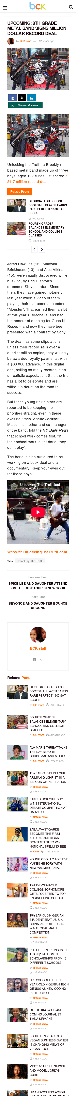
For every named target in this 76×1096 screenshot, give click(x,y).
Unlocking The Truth (30, 561)
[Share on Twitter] (22, 97)
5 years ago (39, 821)
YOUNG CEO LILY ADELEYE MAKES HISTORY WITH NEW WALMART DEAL (49, 863)
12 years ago (46, 41)
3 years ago (39, 791)
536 (65, 851)
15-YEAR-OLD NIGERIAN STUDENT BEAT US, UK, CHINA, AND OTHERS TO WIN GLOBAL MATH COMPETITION (47, 923)
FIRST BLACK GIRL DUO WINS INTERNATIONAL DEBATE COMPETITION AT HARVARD (48, 805)
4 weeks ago (56, 705)
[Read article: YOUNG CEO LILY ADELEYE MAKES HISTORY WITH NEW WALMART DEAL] (17, 864)
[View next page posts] (42, 249)
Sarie (36, 851)
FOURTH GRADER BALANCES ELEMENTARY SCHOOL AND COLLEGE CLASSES (46, 229)
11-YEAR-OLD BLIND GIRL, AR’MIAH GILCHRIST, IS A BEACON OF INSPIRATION (48, 777)
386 (53, 877)
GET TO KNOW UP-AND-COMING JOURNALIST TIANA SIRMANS (46, 1014)
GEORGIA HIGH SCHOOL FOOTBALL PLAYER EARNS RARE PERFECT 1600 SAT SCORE (48, 207)
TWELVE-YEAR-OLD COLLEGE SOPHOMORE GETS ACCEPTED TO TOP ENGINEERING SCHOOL (48, 891)
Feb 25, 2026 (38, 241)
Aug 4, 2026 (37, 218)
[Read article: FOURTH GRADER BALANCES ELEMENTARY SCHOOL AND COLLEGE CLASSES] (16, 228)
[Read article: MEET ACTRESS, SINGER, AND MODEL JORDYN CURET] (17, 1071)
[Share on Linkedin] (31, 97)
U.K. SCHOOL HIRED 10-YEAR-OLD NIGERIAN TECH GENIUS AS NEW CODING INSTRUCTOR (49, 986)
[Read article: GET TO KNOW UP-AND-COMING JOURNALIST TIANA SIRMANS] (17, 1015)
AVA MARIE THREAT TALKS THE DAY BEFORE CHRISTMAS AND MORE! (48, 751)
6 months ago (57, 735)
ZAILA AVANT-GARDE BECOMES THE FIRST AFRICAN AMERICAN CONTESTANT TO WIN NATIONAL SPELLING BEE (48, 837)
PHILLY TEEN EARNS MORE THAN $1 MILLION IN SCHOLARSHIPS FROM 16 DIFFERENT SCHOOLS (49, 956)
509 (53, 821)
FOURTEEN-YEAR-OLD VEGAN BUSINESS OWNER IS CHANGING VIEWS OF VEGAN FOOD (49, 1042)
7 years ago (39, 1058)
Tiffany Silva (40, 786)
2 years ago (56, 761)
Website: (37, 551)
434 (53, 907)
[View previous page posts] (34, 249)
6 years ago (39, 1002)
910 (53, 942)
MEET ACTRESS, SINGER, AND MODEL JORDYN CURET (48, 1070)
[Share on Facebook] (12, 97)
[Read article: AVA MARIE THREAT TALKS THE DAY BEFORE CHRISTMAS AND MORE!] (17, 752)
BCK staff (25, 41)
